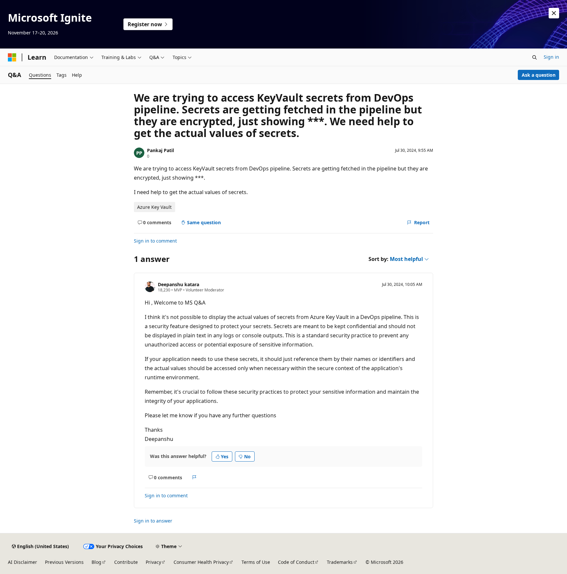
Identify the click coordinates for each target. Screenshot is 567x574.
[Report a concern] (194, 477)
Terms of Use (256, 562)
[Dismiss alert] (554, 13)
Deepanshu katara (178, 284)
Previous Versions (64, 562)
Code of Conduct (296, 562)
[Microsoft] (12, 57)
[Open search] (534, 57)
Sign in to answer (153, 521)
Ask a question (539, 75)
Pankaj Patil (160, 150)
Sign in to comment (155, 241)
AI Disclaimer (22, 562)
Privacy (153, 562)
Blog (96, 562)
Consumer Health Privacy (201, 562)
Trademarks (340, 562)
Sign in (551, 57)
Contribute (126, 562)
